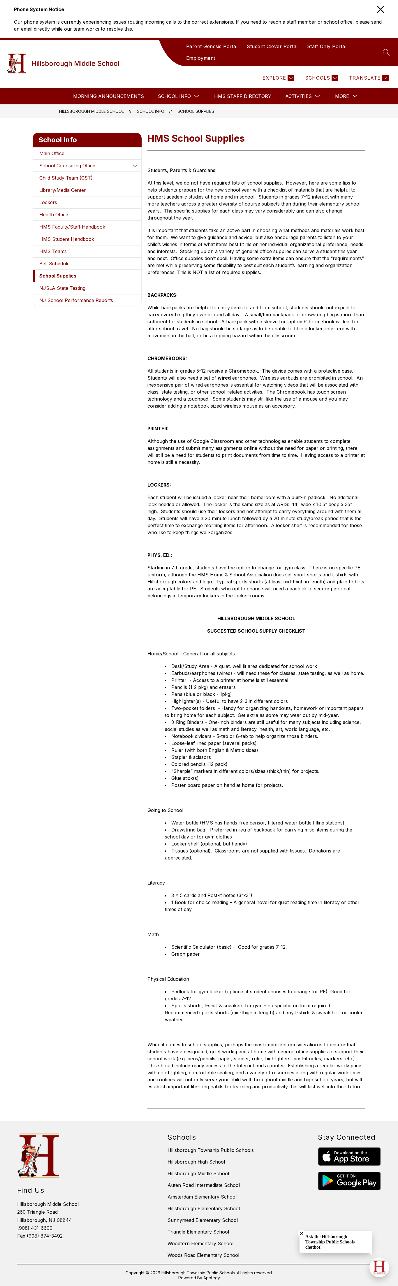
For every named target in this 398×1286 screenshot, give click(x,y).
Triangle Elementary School (198, 1232)
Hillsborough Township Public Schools (211, 1150)
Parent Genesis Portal (212, 46)
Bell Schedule (54, 263)
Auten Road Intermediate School (204, 1185)
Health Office (53, 214)
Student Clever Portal (272, 46)
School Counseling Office (67, 166)
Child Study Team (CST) (66, 178)
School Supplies (195, 111)
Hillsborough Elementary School (204, 1208)
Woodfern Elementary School (200, 1243)
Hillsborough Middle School (91, 111)
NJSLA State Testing (62, 288)
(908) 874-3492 (45, 1236)
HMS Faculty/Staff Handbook (72, 227)
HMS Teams (53, 251)
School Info (174, 96)
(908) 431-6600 (34, 1228)
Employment (200, 58)
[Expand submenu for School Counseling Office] (134, 165)
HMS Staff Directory (242, 96)
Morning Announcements (108, 96)
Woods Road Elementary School (203, 1255)
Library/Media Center (62, 190)
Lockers (48, 202)
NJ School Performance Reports (76, 300)
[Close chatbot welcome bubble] (301, 1233)
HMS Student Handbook (66, 239)
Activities (298, 96)
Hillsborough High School (196, 1162)
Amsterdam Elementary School (202, 1197)
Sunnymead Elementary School (203, 1220)
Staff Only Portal (327, 46)
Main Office (51, 153)
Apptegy (211, 1277)
